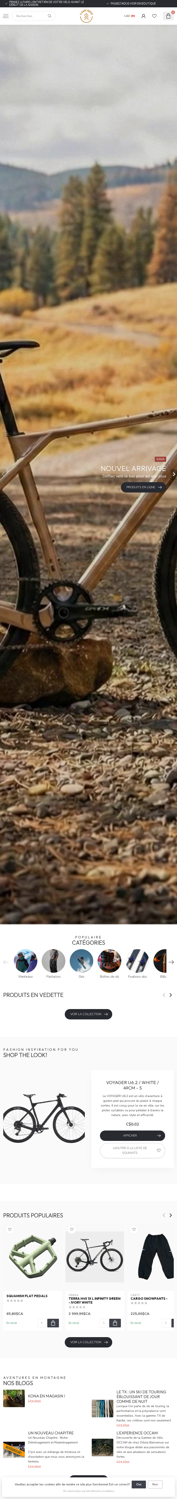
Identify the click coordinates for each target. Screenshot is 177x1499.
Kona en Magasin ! (46, 1396)
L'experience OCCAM (137, 1432)
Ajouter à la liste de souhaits (130, 1150)
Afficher (130, 1136)
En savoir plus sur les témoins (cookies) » (89, 1491)
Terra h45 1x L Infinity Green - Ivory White (94, 1300)
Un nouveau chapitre (51, 1432)
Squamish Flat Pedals (26, 1296)
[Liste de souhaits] (154, 16)
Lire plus (34, 1401)
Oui (138, 1484)
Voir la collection (85, 1014)
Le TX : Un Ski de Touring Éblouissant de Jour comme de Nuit (141, 1396)
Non (155, 1484)
